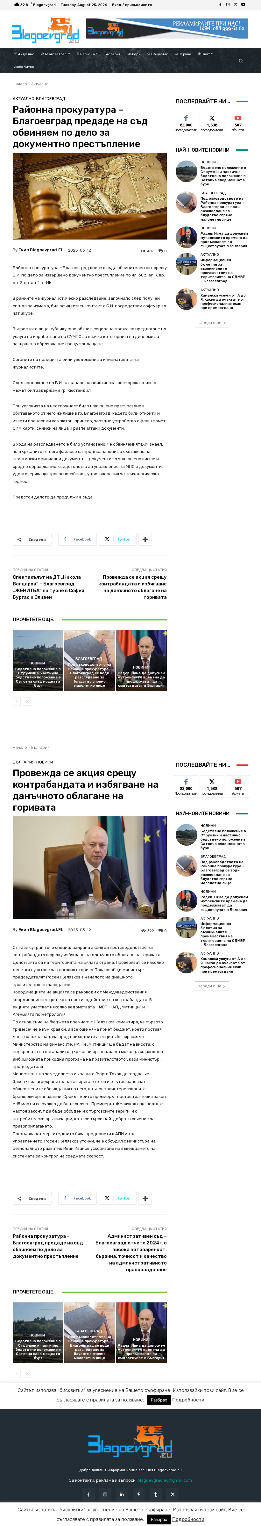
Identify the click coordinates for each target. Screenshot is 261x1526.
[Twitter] (235, 5)
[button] (241, 60)
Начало (20, 84)
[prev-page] (17, 702)
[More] (145, 539)
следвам (212, 116)
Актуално (40, 84)
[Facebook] (220, 5)
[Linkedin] (122, 1494)
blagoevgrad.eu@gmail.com (165, 1480)
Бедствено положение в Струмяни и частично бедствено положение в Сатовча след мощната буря (38, 677)
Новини (37, 663)
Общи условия (81, 1521)
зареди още (209, 322)
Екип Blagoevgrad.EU (41, 250)
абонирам (238, 116)
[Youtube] (243, 5)
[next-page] (27, 702)
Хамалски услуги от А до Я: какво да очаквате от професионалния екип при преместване (223, 301)
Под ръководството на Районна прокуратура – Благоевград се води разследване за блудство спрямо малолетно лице (90, 675)
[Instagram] (228, 5)
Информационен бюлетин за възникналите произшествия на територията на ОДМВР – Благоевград (223, 270)
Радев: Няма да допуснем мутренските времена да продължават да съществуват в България (141, 679)
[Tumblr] (156, 1494)
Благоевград (50, 99)
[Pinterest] (139, 1494)
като (186, 116)
